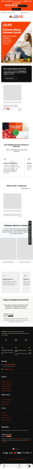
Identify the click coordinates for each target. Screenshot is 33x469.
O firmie (4, 413)
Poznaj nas (4, 415)
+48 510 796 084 (10, 365)
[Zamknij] (30, 223)
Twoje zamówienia (6, 399)
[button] (16, 377)
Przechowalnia (5, 404)
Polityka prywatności (7, 391)
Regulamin (18, 438)
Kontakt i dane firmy (7, 417)
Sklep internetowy (16, 459)
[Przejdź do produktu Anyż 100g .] (12, 94)
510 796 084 (25, 12)
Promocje (16, 9)
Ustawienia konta (6, 402)
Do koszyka (19, 109)
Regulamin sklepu (6, 388)
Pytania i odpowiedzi (7, 386)
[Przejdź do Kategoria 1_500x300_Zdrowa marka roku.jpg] (15, 130)
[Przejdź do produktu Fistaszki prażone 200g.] (12, 202)
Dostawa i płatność (6, 381)
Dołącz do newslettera (10, 316)
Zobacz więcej (24, 188)
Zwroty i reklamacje (7, 384)
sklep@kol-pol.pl (8, 369)
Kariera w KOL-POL (6, 420)
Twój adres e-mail (8, 314)
